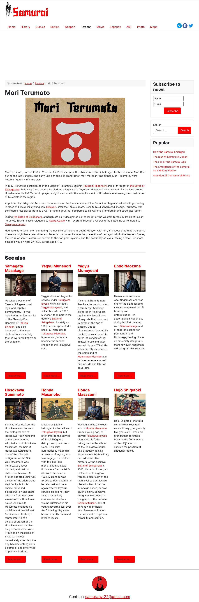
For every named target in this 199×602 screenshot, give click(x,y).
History (25, 26)
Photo (141, 26)
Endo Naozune (127, 266)
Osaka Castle (57, 220)
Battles (54, 26)
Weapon (70, 26)
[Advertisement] (99, 54)
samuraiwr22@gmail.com (107, 596)
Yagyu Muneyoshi (88, 268)
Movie (100, 26)
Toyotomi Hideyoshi (95, 185)
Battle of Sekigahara (90, 465)
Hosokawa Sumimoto (14, 392)
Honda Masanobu (50, 392)
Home (11, 26)
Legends (115, 26)
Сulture (40, 26)
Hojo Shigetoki (127, 390)
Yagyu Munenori (56, 266)
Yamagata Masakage (14, 268)
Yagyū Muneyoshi (51, 307)
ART (129, 26)
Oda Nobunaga (129, 326)
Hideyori (51, 206)
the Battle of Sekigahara (28, 216)
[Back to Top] (195, 598)
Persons (86, 26)
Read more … (15, 375)
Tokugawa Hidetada (53, 333)
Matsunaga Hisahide (90, 356)
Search (157, 124)
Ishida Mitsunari (87, 502)
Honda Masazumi (87, 392)
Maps (153, 26)
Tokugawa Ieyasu (15, 224)
